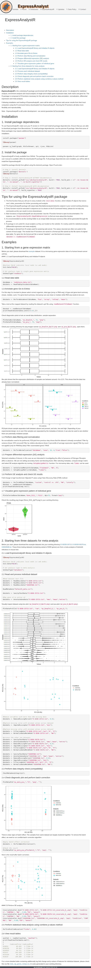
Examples (9, 43)
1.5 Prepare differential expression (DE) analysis (32, 58)
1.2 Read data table (22, 51)
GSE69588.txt (6, 547)
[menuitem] (5, 9)
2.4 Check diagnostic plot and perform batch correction (34, 76)
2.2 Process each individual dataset (27, 71)
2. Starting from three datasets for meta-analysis (28, 66)
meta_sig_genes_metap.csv (19, 964)
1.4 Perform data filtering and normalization (30, 56)
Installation (10, 33)
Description (10, 30)
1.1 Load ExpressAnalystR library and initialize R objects (34, 48)
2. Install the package (18, 38)
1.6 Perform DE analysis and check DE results (31, 61)
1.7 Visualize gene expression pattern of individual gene (34, 63)
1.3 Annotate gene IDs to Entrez (26, 53)
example (32, 251)
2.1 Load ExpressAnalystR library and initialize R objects (34, 68)
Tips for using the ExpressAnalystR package (21, 40)
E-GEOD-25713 (66, 544)
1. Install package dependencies (22, 35)
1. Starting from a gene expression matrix (25, 45)
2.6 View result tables (22, 81)
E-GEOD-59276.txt (79, 544)
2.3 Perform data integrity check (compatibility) (31, 74)
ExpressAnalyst (33, 6)
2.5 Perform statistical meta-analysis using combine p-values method (39, 79)
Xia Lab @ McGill (38, 967)
